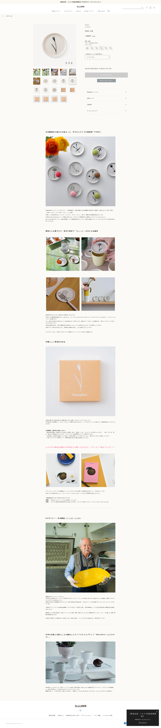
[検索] (142, 7)
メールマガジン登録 (107, 715)
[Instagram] (109, 11)
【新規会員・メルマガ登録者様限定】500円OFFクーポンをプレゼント (80, 2)
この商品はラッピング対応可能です (93, 54)
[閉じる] (157, 711)
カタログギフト (68, 11)
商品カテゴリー (56, 11)
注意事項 (89, 104)
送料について (90, 98)
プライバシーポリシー (86, 715)
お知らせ (78, 11)
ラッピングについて (92, 110)
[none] (87, 48)
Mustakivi (87, 24)
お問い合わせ (101, 11)
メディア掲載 (97, 715)
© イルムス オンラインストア (14, 723)
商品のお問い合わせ (106, 80)
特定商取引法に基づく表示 (72, 715)
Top (3, 16)
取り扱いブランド (89, 11)
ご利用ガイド (60, 715)
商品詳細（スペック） (93, 92)
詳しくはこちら (143, 722)
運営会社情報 (52, 715)
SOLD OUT (107, 75)
